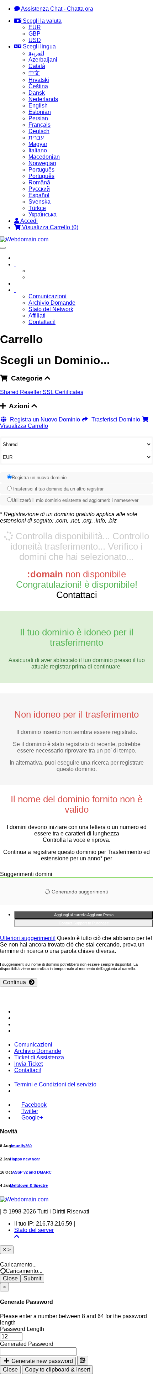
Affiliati (37, 316)
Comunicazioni (47, 296)
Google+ (32, 1118)
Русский (39, 189)
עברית (36, 138)
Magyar (37, 144)
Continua (16, 982)
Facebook (34, 1105)
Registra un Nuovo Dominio (44, 419)
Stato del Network (50, 309)
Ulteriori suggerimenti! (28, 938)
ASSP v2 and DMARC (32, 1172)
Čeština (38, 86)
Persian (38, 118)
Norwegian (42, 163)
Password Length (22, 1329)
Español (38, 195)
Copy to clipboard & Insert (57, 1370)
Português (41, 170)
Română (39, 182)
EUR (34, 27)
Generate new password (41, 1361)
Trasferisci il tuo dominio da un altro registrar (58, 489)
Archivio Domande (51, 303)
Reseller (31, 392)
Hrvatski (38, 80)
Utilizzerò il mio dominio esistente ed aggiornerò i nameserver (75, 500)
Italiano (37, 150)
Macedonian (44, 157)
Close (10, 1278)
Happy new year (25, 1159)
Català (36, 66)
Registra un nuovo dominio (39, 477)
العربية (36, 53)
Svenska (39, 202)
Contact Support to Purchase (84, 923)
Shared (10, 392)
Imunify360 (21, 1146)
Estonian (39, 112)
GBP (34, 34)
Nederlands (43, 99)
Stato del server (34, 1230)
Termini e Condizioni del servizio (55, 1084)
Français (39, 125)
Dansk (36, 93)
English (38, 106)
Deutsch (38, 131)
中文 (34, 73)
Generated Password (26, 1344)
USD (34, 40)
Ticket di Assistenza (39, 1057)
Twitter (29, 1111)
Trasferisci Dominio (115, 419)
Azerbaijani (42, 60)
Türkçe (37, 208)
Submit (32, 1278)
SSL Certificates (63, 392)
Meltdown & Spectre (29, 1185)
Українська (42, 214)
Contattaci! (42, 322)
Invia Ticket (28, 1064)
